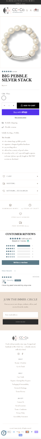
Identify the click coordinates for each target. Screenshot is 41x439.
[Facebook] (22, 354)
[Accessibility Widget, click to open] (3, 433)
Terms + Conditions (21, 409)
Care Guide (20, 377)
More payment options (20, 117)
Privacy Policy (20, 413)
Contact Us (20, 402)
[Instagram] (19, 354)
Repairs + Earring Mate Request (21, 381)
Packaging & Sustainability (20, 384)
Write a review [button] (20, 262)
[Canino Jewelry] (20, 338)
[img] (7, 277)
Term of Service (20, 392)
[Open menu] (37, 10)
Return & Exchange (20, 388)
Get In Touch (20, 367)
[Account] (31, 10)
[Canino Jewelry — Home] (14, 10)
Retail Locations (20, 406)
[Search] (27, 10)
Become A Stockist (20, 363)
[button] (7, 71)
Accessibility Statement (20, 417)
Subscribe (20, 322)
